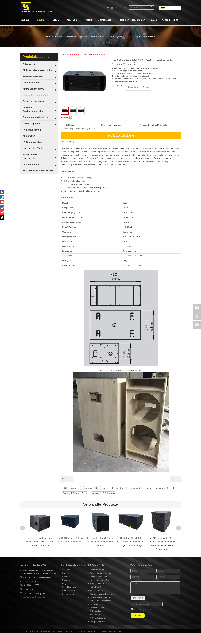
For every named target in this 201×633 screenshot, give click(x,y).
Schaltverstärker (97, 570)
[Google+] (116, 7)
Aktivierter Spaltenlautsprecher (103, 594)
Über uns (66, 573)
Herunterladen (68, 590)
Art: (141, 125)
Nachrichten (67, 580)
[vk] (107, 7)
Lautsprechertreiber (98, 621)
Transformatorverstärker (100, 580)
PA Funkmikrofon (97, 611)
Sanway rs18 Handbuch (113, 488)
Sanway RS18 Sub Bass (75, 493)
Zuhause (66, 570)
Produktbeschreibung (121, 135)
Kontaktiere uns (69, 587)
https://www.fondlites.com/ (32, 597)
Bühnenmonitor (96, 604)
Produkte (66, 576)
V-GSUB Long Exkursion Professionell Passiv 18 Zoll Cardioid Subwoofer (39, 542)
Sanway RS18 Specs (140, 488)
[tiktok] (2, 217)
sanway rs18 (90, 488)
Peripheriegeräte (97, 608)
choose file (138, 598)
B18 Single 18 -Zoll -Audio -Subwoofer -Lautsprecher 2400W (100, 542)
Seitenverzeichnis (69, 594)
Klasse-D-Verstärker (98, 576)
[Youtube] (2, 202)
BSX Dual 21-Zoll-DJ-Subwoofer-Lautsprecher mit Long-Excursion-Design (131, 542)
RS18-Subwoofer (71, 488)
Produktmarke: (107, 125)
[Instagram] (2, 207)
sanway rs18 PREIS (165, 488)
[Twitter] (120, 7)
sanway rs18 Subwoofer (103, 493)
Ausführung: (68, 128)
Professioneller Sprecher (100, 597)
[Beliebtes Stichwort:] (152, 7)
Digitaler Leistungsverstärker (102, 573)
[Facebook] (124, 7)
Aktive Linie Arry (96, 587)
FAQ (64, 583)
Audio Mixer (95, 614)
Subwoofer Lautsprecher (100, 601)
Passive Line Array (98, 590)
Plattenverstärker (97, 583)
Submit (138, 615)
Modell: (66, 125)
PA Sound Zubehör (98, 618)
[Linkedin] (112, 7)
